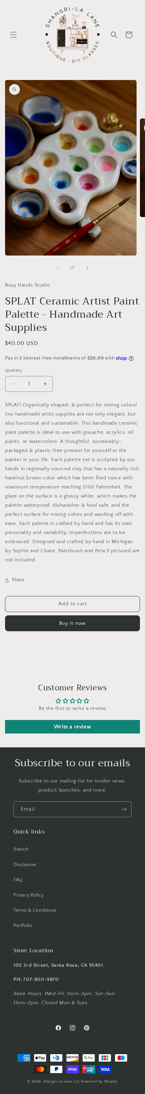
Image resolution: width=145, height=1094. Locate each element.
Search (21, 849)
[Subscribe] (123, 809)
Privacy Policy (28, 895)
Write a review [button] (72, 727)
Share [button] (18, 580)
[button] (13, 34)
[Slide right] (87, 268)
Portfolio (22, 925)
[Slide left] (57, 268)
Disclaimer (25, 865)
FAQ (18, 880)
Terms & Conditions (35, 910)
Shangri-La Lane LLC (62, 1081)
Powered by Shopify (99, 1081)
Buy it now (72, 623)
